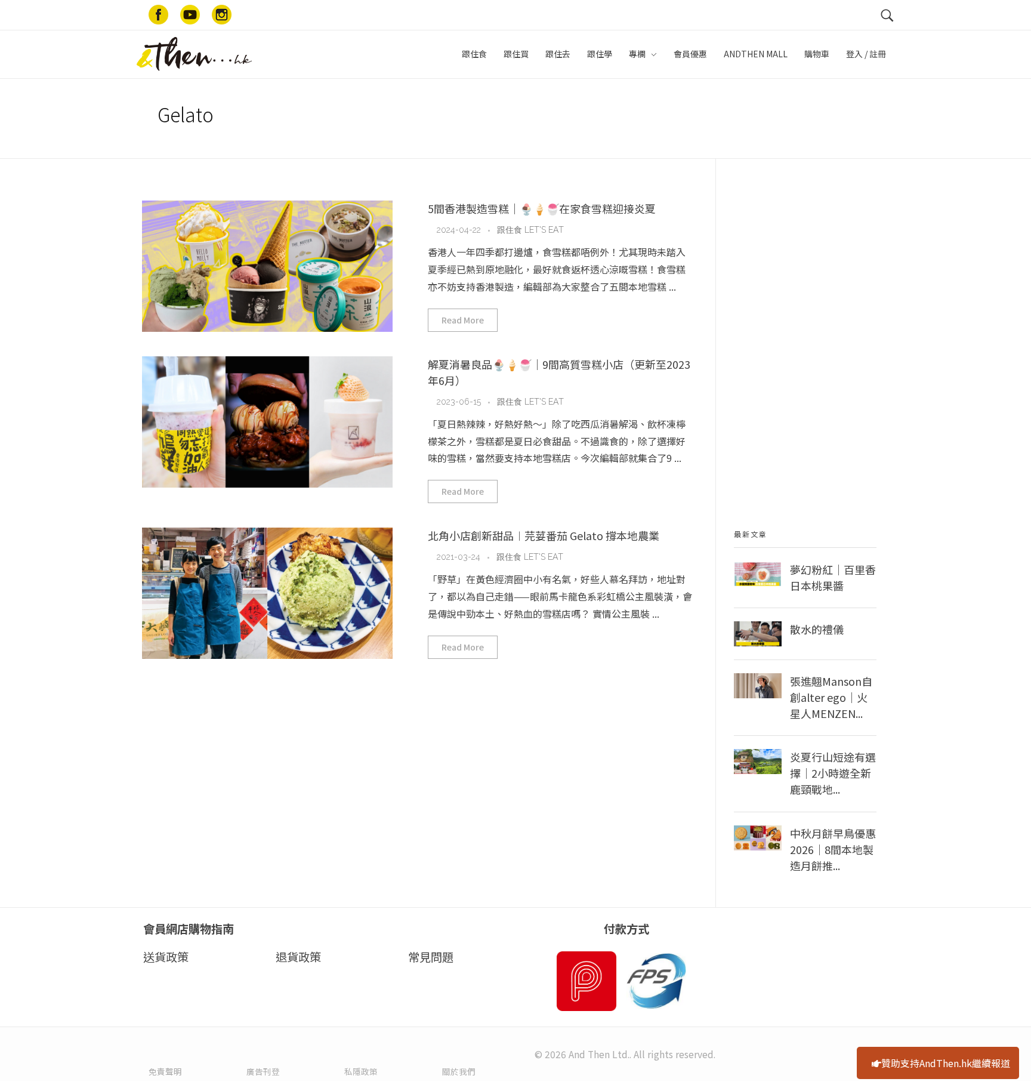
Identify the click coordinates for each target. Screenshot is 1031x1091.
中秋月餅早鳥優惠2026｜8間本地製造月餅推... (833, 849)
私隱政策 (361, 1071)
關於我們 (459, 1071)
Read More (463, 320)
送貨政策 (166, 956)
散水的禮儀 (817, 629)
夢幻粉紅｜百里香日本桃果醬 (833, 577)
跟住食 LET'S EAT (530, 230)
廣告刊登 (263, 1071)
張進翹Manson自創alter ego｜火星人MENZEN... (831, 697)
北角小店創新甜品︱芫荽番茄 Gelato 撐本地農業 (543, 535)
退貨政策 (298, 956)
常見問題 (430, 956)
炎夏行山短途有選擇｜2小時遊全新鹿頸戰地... (833, 773)
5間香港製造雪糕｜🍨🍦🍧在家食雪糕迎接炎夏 (542, 208)
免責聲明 (165, 1071)
